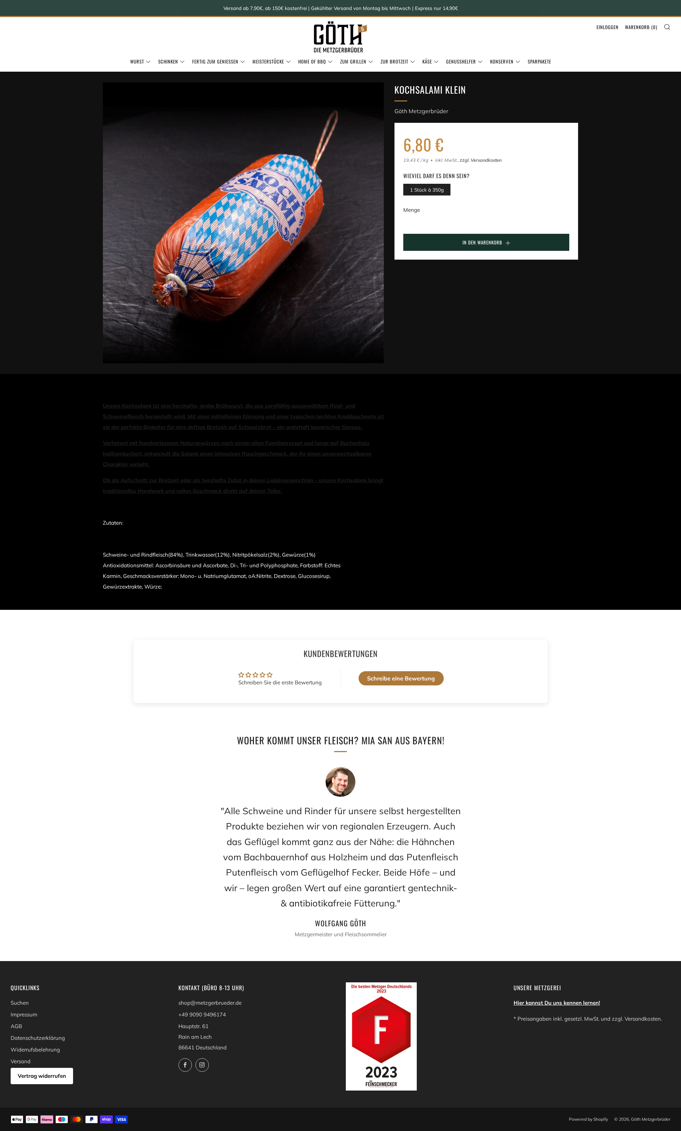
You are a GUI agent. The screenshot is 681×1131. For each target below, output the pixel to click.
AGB (16, 1026)
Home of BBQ (312, 61)
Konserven (502, 61)
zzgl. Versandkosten (481, 160)
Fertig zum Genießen (215, 61)
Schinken (168, 61)
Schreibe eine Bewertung (401, 678)
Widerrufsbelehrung (35, 1049)
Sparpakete (539, 61)
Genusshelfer (461, 61)
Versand (21, 1061)
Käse (427, 61)
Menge (411, 209)
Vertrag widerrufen (42, 1075)
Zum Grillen (353, 61)
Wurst (137, 61)
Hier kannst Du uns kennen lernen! (557, 1002)
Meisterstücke (268, 61)
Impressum (24, 1014)
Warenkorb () (641, 27)
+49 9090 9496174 (202, 1014)
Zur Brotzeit (394, 61)
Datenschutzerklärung (38, 1038)
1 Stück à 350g (427, 190)
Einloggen (608, 27)
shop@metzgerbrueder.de (210, 1002)
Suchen (20, 1002)
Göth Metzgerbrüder (421, 111)
